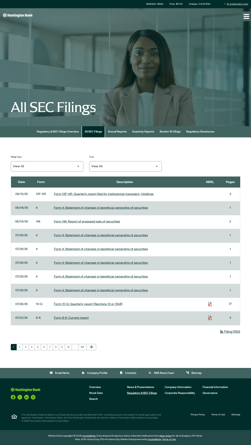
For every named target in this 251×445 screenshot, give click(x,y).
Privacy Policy (198, 414)
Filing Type (16, 156)
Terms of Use (218, 414)
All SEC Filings (93, 131)
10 (69, 347)
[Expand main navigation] (246, 16)
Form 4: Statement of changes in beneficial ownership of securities (101, 207)
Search (93, 399)
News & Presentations (140, 387)
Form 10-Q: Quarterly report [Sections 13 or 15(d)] (88, 304)
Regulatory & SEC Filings (142, 393)
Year (91, 156)
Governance (210, 393)
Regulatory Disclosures (200, 131)
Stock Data (96, 393)
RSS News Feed (161, 372)
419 (83, 347)
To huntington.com (236, 4)
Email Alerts (59, 372)
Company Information (178, 387)
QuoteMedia (88, 436)
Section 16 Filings (170, 131)
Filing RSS (229, 332)
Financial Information (215, 387)
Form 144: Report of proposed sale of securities (87, 221)
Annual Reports (117, 131)
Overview (95, 387)
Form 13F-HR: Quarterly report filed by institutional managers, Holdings (104, 194)
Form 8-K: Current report (71, 317)
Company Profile (94, 372)
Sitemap (194, 372)
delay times (165, 436)
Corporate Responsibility (180, 393)
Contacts (128, 372)
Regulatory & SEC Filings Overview (58, 131)
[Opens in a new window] (13, 397)
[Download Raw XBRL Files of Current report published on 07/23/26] (210, 317)
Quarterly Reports (143, 131)
